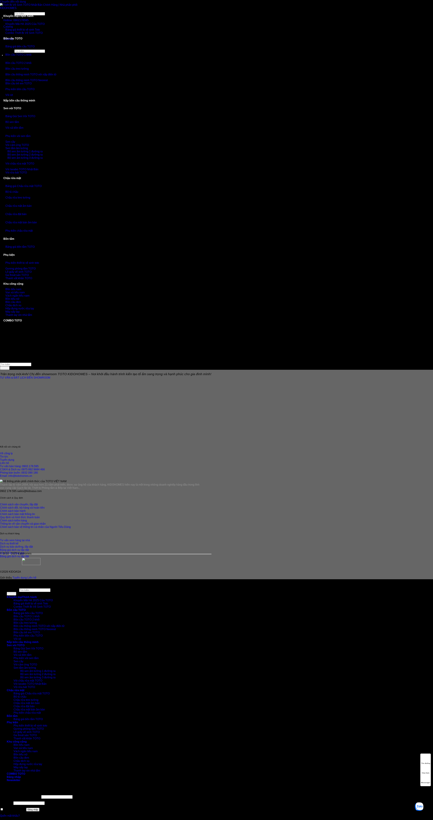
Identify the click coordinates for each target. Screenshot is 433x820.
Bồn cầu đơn (21, 757)
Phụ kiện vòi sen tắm (17, 135)
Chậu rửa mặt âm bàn (18, 205)
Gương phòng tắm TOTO (29, 728)
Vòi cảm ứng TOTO (25, 664)
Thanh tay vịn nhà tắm (18, 314)
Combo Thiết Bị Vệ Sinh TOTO (24, 32)
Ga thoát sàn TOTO (25, 735)
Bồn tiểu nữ (21, 754)
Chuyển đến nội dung (13, 1)
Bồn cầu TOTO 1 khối (18, 54)
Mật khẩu (6, 802)
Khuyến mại (11, 15)
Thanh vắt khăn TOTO (18, 278)
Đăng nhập (33, 809)
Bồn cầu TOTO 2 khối (18, 62)
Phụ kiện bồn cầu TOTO (20, 89)
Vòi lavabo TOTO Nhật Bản (30, 683)
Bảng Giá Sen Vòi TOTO (20, 116)
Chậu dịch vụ (21, 760)
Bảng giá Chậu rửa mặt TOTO (23, 186)
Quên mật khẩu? (10, 815)
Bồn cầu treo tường (17, 68)
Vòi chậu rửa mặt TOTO (19, 163)
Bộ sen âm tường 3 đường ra (25, 157)
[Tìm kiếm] (3, 48)
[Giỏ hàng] (3, 34)
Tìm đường (425, 763)
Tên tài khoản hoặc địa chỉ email (20, 796)
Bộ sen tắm (12, 121)
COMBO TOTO (12, 320)
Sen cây (18, 661)
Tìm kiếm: (12, 589)
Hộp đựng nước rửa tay (28, 764)
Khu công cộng (13, 283)
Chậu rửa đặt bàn (16, 214)
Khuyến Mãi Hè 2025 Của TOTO (25, 23)
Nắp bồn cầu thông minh (19, 100)
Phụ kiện (9, 254)
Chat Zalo (425, 773)
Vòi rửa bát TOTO (16, 172)
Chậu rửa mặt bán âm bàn (21, 222)
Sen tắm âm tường (25, 667)
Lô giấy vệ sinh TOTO (27, 731)
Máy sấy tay (21, 767)
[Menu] (3, 57)
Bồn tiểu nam (21, 744)
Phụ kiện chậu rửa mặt (19, 230)
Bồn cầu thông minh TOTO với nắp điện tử (30, 74)
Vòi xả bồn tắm (14, 127)
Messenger (425, 782)
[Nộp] (4, 368)
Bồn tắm (8, 238)
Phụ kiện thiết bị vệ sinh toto (22, 262)
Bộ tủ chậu (11, 191)
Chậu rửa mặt (12, 178)
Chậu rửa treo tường (17, 197)
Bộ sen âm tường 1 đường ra (37, 670)
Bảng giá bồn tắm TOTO (20, 246)
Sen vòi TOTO (12, 108)
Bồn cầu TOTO (12, 38)
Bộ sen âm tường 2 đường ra (37, 674)
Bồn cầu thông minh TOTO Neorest (35, 629)
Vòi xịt (9, 94)
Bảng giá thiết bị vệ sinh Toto (31, 603)
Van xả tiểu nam (23, 747)
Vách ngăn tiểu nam (26, 751)
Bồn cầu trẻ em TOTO (18, 83)
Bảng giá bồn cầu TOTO (20, 46)
